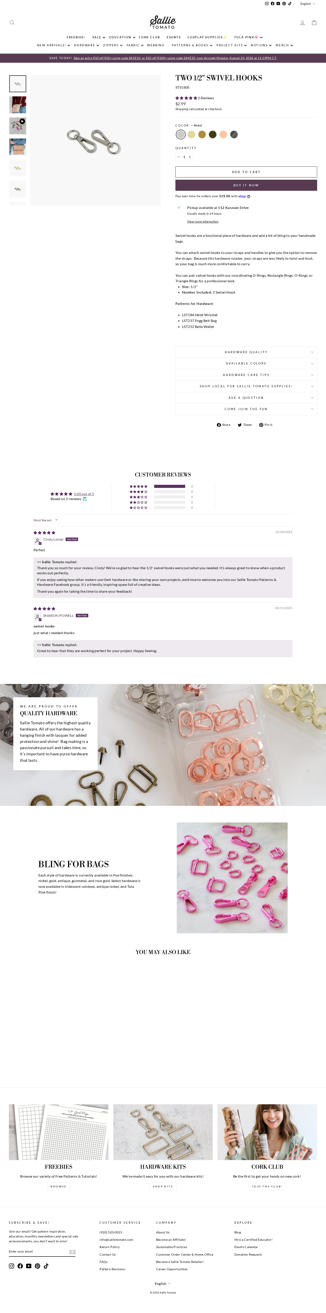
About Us (163, 1232)
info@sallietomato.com (116, 1239)
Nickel (180, 134)
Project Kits (229, 45)
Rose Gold (223, 134)
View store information (202, 221)
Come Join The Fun (246, 409)
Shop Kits (163, 1186)
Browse (59, 1186)
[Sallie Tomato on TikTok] (46, 1266)
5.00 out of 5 (84, 494)
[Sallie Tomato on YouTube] (28, 1266)
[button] (186, 98)
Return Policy (110, 1247)
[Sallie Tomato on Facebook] (20, 1266)
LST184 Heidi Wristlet (200, 315)
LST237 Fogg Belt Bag (199, 320)
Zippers (110, 45)
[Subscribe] (72, 1252)
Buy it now (246, 185)
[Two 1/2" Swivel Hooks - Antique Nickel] (61, 1061)
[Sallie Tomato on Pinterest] (37, 1266)
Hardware (84, 45)
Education (120, 37)
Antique (202, 134)
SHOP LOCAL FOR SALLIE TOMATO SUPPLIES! (246, 386)
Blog (237, 1232)
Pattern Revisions (112, 1269)
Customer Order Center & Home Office (185, 1254)
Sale (96, 37)
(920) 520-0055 (111, 1232)
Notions (259, 45)
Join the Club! (267, 1186)
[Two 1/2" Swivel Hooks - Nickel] (31, 1061)
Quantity (186, 148)
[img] (44, 532)
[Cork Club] (267, 1132)
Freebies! (76, 37)
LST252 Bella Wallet (198, 326)
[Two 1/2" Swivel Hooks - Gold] (37, 1061)
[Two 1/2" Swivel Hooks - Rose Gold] (55, 1061)
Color (188, 125)
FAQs (104, 1262)
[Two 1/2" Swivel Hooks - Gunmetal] (49, 1061)
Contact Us (108, 1254)
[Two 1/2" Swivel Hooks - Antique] (43, 1061)
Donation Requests (248, 1254)
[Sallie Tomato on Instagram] (11, 1266)
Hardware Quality (246, 352)
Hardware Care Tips (246, 375)
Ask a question (246, 397)
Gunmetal (212, 134)
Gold (191, 134)
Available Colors (246, 363)
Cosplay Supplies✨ (207, 37)
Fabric (133, 45)
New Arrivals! (51, 45)
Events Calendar (246, 1247)
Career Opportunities (172, 1269)
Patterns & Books (190, 45)
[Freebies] (58, 1132)
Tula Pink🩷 (246, 37)
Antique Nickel (234, 134)
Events (174, 37)
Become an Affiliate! (171, 1239)
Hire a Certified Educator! (253, 1239)
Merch (282, 45)
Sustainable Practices (171, 1247)
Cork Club (149, 37)
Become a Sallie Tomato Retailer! (180, 1262)
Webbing (156, 45)
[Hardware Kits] (163, 1132)
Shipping (181, 109)
